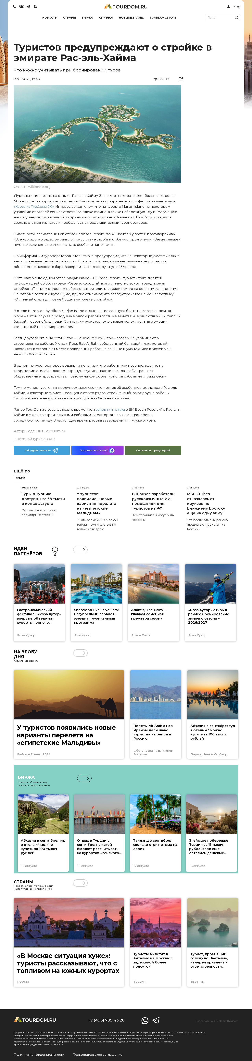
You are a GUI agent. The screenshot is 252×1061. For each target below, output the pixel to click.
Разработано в (217, 1021)
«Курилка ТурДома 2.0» (34, 206)
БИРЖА (87, 17)
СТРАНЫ (69, 17)
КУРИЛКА (106, 17)
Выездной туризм (29, 439)
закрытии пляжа (110, 409)
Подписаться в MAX (94, 450)
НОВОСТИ (49, 17)
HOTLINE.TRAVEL (131, 17)
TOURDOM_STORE (163, 17)
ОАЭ (51, 439)
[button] (76, 549)
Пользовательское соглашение (97, 1054)
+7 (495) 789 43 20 (106, 1020)
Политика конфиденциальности (39, 1054)
